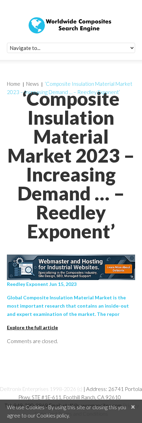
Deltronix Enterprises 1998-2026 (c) (41, 389)
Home (13, 84)
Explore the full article (32, 327)
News (32, 84)
